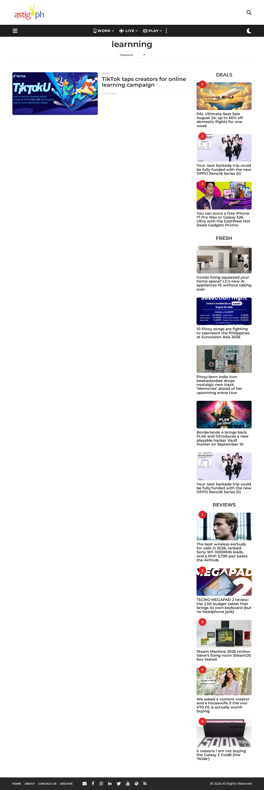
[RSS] (145, 783)
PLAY (153, 31)
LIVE (129, 31)
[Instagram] (101, 783)
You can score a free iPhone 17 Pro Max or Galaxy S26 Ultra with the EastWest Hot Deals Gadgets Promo (223, 219)
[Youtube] (128, 783)
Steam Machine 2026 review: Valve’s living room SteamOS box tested (224, 655)
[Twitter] (119, 783)
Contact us (47, 783)
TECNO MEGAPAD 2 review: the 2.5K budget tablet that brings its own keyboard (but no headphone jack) (224, 605)
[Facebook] (93, 783)
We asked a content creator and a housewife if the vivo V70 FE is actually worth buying (223, 705)
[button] (249, 12)
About (30, 783)
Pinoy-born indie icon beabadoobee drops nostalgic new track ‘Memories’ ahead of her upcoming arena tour (219, 385)
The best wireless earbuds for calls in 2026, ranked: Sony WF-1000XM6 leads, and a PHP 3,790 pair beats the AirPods (222, 552)
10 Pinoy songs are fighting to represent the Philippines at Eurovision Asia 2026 (223, 333)
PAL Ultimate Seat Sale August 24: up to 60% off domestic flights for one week (220, 120)
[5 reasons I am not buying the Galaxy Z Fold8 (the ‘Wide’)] (224, 733)
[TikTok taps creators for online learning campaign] (55, 93)
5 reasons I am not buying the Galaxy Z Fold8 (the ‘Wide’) (221, 755)
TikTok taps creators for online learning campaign (144, 82)
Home (16, 783)
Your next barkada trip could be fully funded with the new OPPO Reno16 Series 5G (224, 169)
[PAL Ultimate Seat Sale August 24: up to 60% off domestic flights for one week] (224, 96)
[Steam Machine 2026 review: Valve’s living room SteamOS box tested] (224, 634)
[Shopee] (136, 783)
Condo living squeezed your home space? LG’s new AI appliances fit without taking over (224, 283)
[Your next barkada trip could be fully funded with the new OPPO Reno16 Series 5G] (224, 148)
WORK (104, 31)
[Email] (84, 783)
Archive (66, 783)
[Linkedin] (110, 783)
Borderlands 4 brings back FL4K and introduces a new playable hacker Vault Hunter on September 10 (223, 438)
